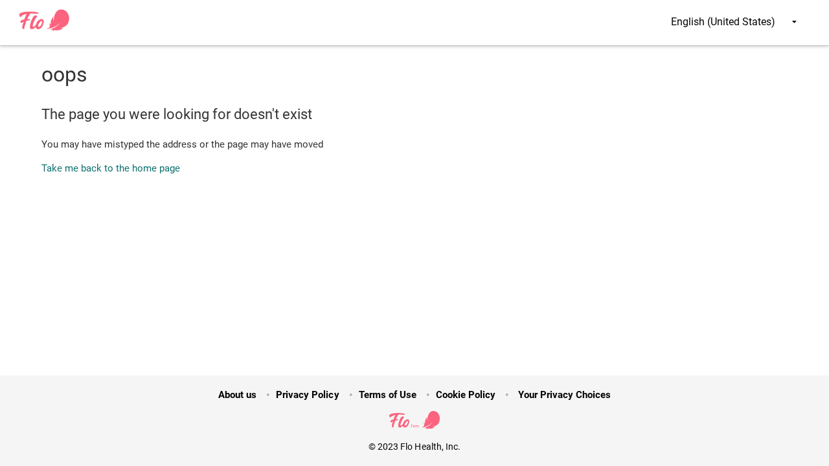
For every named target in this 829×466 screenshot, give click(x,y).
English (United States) (724, 22)
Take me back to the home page (110, 168)
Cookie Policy (465, 395)
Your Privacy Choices (563, 395)
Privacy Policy (307, 395)
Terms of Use (387, 395)
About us (237, 395)
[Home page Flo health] (44, 28)
